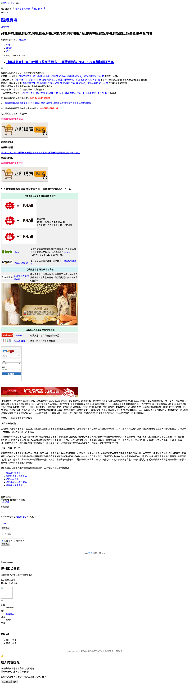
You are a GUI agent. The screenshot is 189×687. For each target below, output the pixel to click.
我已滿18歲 (6, 682)
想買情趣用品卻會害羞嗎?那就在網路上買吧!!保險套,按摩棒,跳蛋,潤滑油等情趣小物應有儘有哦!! (48, 103)
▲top (3, 523)
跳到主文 (5, 27)
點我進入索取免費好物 (40, 98)
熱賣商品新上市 (8, 153)
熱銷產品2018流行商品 (16, 482)
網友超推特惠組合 (14, 473)
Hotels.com (18, 335)
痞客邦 (19, 517)
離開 (14, 682)
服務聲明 (119, 651)
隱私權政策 (109, 651)
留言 (25, 517)
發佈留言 (5, 544)
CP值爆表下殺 (21, 153)
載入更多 (5, 528)
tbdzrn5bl (5, 502)
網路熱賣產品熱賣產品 (16, 476)
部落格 (9, 48)
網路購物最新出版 (53, 153)
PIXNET (75, 651)
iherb (17, 252)
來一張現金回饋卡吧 (49, 108)
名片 (8, 51)
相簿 (8, 45)
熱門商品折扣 (12, 479)
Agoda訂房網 (19, 341)
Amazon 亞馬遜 (21, 263)
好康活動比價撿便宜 (70, 153)
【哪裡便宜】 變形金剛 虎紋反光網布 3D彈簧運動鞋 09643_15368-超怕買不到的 (60, 62)
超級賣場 (9, 20)
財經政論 (22, 40)
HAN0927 (68, 252)
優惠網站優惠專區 (14, 485)
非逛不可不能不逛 (36, 153)
